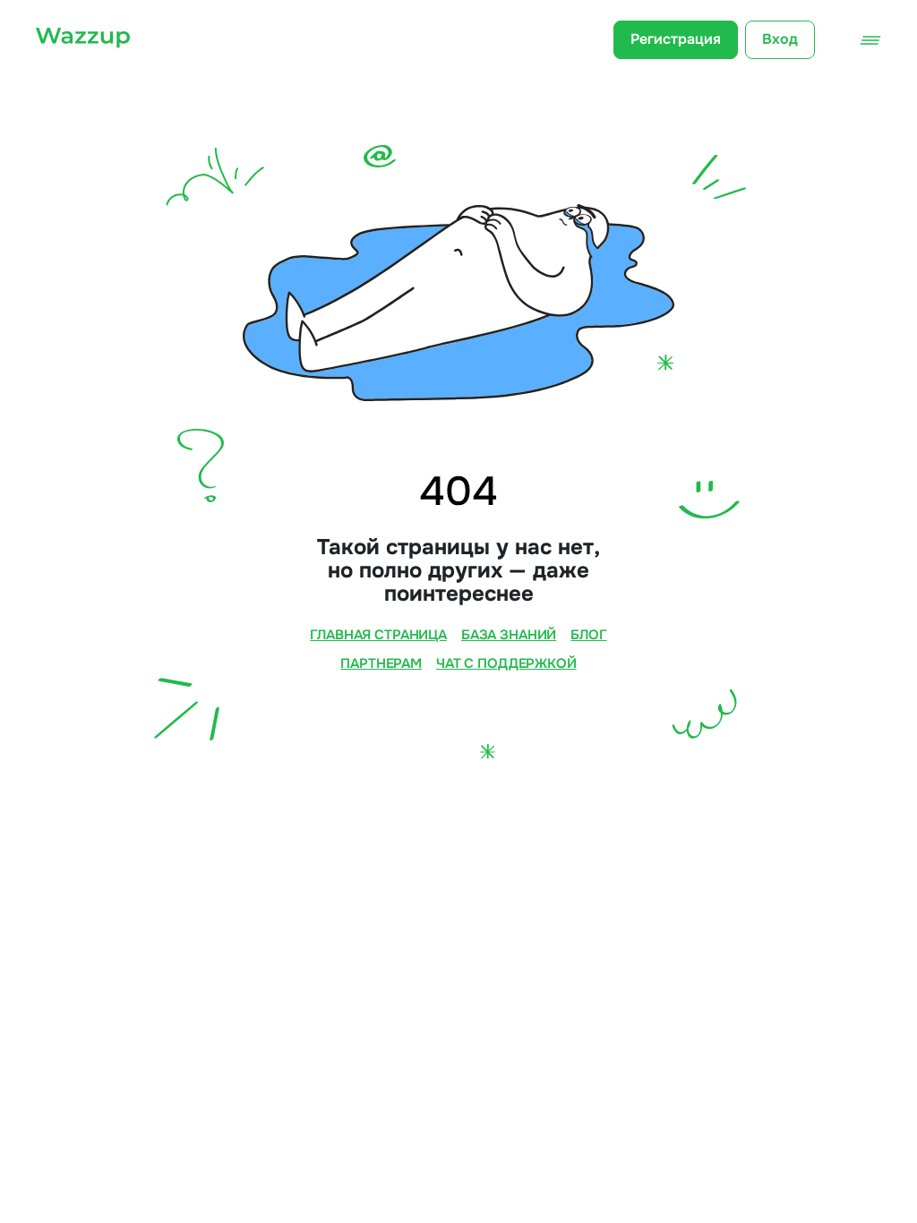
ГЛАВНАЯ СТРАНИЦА (378, 635)
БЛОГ (588, 635)
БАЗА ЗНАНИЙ (508, 635)
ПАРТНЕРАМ (381, 663)
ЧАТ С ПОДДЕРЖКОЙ (506, 663)
